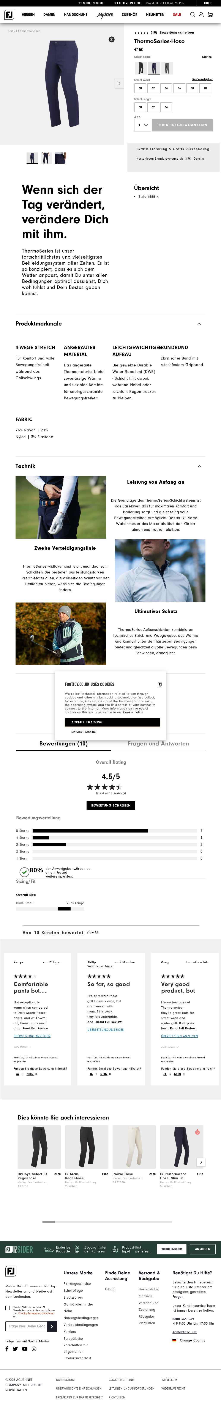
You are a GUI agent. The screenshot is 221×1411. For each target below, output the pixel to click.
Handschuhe (75, 15)
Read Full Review (35, 1028)
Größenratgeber (202, 79)
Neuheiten (155, 15)
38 (192, 88)
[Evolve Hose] (134, 1168)
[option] (62, 84)
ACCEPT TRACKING (87, 722)
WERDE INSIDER (171, 1249)
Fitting (110, 1289)
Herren (28, 15)
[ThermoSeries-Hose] (62, 84)
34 (166, 88)
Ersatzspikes (73, 1297)
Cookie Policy (133, 712)
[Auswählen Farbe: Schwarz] (141, 68)
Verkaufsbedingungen (81, 1325)
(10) (154, 32)
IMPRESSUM (169, 1380)
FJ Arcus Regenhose (74, 1176)
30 (140, 88)
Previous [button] (5, 83)
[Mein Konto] (201, 14)
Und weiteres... (143, 1249)
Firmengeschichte (77, 1284)
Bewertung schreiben (177, 32)
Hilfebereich (203, 1282)
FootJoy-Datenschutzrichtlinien (36, 1313)
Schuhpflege (73, 1291)
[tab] (210, 14)
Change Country (192, 1340)
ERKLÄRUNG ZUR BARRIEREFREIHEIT (79, 1397)
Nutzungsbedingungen (81, 1318)
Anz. (137, 117)
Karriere (70, 1332)
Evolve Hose (123, 1174)
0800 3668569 (183, 1319)
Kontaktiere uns (184, 1332)
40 (205, 88)
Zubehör (129, 15)
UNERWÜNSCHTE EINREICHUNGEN (79, 1388)
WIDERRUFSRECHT (173, 1388)
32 (153, 88)
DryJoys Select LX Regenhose (32, 1176)
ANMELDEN (202, 1249)
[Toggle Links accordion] (81, 1273)
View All (93, 932)
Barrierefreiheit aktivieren (165, 3)
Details (199, 158)
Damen (49, 15)
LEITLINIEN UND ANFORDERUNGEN (132, 1388)
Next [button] (119, 83)
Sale (177, 15)
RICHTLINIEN (117, 1397)
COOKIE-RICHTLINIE (121, 1380)
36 (179, 88)
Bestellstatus (149, 1289)
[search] (192, 14)
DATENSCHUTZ (65, 1380)
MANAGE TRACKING (83, 731)
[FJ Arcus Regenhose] (86, 1168)
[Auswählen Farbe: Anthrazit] (167, 68)
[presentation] (63, 744)
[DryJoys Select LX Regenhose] (39, 1168)
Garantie (146, 1296)
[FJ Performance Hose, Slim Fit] (181, 1168)
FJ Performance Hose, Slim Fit (173, 1176)
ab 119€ (91, 3)
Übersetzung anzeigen (32, 1036)
